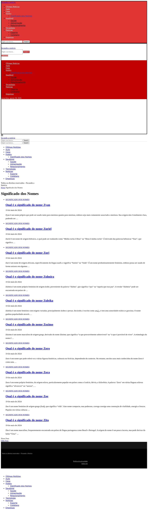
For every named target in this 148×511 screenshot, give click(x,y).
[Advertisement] (74, 116)
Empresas (10, 37)
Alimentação (16, 23)
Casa (8, 11)
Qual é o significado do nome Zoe (27, 396)
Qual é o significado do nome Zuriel (28, 228)
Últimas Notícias (13, 7)
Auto (8, 9)
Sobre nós (85, 463)
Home (3, 188)
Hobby (8, 13)
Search (26, 42)
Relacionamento (18, 25)
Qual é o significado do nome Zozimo (29, 324)
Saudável (9, 18)
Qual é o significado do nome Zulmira (30, 276)
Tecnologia (10, 28)
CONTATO (4, 55)
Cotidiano (15, 35)
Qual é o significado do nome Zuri (27, 252)
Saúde (14, 20)
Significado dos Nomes (21, 16)
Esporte (14, 32)
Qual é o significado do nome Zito (27, 420)
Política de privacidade (80, 461)
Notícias (9, 30)
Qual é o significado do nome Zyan (28, 205)
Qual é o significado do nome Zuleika (29, 300)
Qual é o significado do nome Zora (28, 372)
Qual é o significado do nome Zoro (28, 348)
